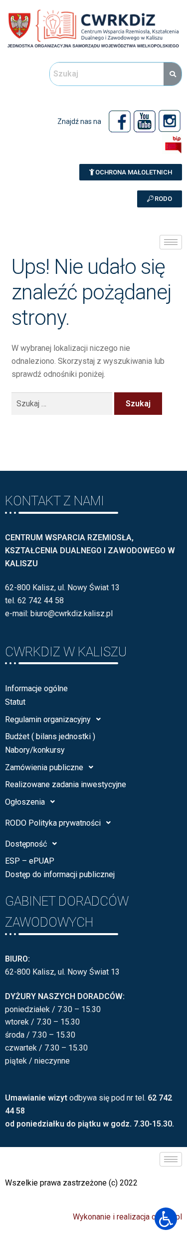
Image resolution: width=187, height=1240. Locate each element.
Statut (15, 702)
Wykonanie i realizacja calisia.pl (127, 1217)
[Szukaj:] (63, 403)
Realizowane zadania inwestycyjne (65, 784)
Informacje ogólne (36, 688)
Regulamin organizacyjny (48, 719)
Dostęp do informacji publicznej (60, 874)
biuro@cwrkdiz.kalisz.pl (71, 613)
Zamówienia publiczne (44, 767)
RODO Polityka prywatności (53, 823)
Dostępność (26, 844)
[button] (130, 172)
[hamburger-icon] (171, 242)
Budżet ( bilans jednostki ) (50, 736)
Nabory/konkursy (35, 750)
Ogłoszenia (25, 802)
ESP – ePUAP (29, 861)
